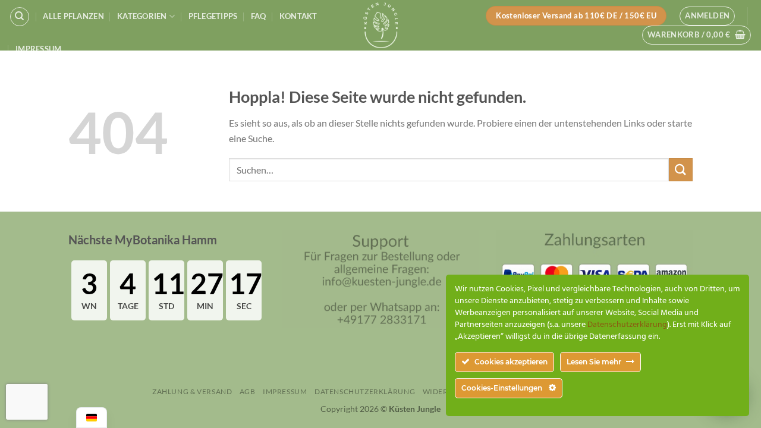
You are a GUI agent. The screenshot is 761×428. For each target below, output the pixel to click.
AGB (248, 391)
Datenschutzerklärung (365, 391)
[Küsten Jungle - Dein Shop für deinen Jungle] (380, 25)
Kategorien (142, 16)
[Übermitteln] (681, 169)
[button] (707, 16)
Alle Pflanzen (73, 16)
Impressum (38, 49)
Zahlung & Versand (192, 391)
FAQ (258, 16)
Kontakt (298, 16)
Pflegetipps (213, 16)
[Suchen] (19, 16)
